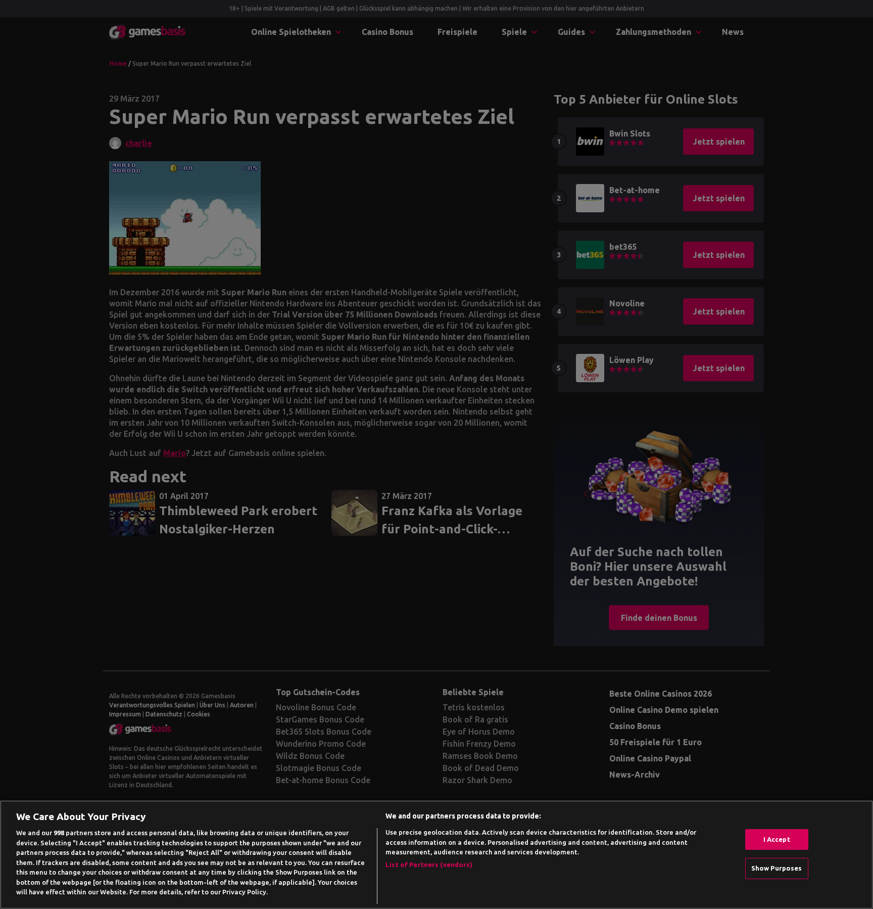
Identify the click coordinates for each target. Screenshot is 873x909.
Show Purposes (776, 868)
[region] (436, 854)
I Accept (776, 839)
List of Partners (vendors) (428, 864)
